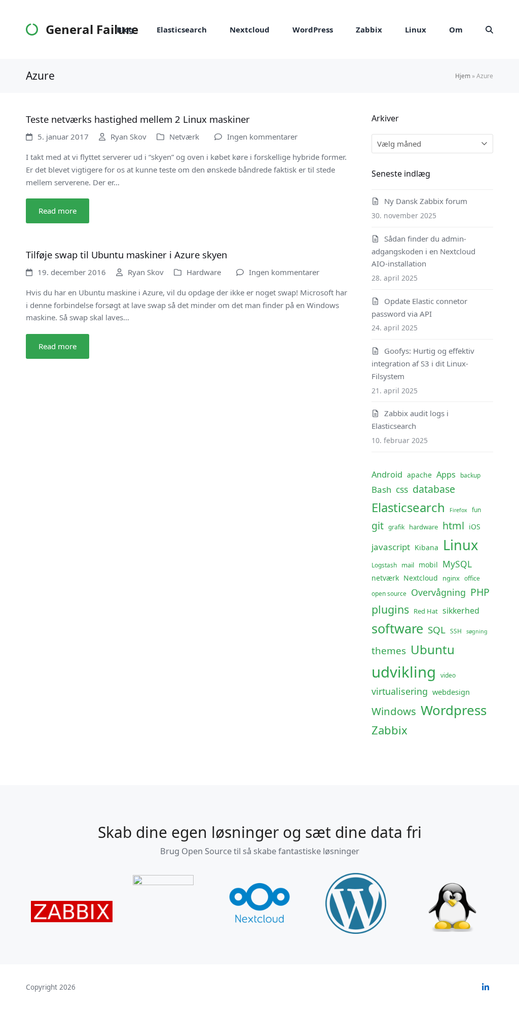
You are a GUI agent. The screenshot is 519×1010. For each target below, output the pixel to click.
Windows (394, 711)
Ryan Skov (128, 136)
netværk (385, 578)
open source (389, 593)
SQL (437, 629)
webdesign (451, 692)
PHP (480, 592)
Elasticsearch (408, 507)
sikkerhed (460, 610)
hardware (423, 526)
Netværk (184, 136)
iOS (474, 526)
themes (389, 650)
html (453, 525)
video (448, 675)
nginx (451, 578)
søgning (477, 631)
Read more (58, 211)
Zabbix (389, 729)
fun (476, 510)
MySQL (457, 564)
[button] (489, 29)
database (434, 489)
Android (387, 474)
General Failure (92, 29)
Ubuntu (433, 649)
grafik (396, 527)
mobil (428, 564)
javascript (391, 547)
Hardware (204, 272)
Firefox (458, 510)
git (378, 525)
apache (419, 475)
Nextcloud (420, 578)
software (397, 628)
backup (470, 475)
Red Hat (426, 611)
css (402, 489)
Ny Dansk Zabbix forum (425, 201)
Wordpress (454, 710)
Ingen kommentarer (262, 136)
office (472, 578)
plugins (390, 609)
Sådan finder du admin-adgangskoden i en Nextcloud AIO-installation (423, 251)
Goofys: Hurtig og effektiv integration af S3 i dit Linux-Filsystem (423, 363)
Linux (460, 544)
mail (407, 564)
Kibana (426, 547)
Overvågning (438, 592)
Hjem (462, 76)
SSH (456, 631)
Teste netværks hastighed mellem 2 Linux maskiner (138, 119)
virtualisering (400, 691)
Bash (381, 489)
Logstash (384, 565)
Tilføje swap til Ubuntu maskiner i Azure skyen (126, 254)
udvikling (404, 672)
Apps (446, 474)
